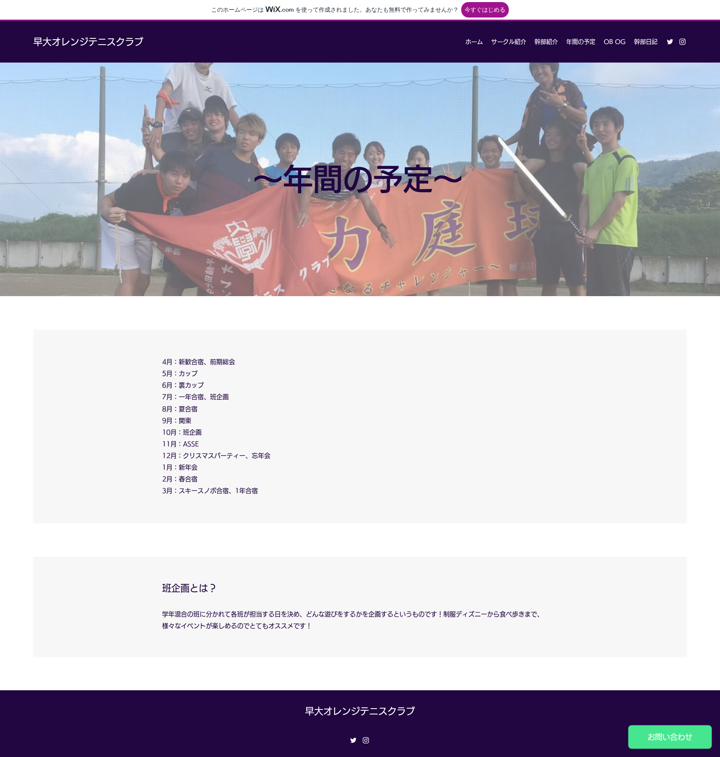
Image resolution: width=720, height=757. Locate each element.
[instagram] (682, 42)
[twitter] (670, 42)
